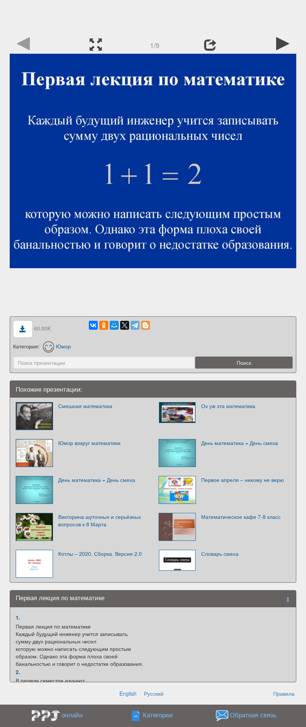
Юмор (63, 346)
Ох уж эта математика (228, 406)
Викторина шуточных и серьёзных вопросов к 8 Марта (99, 520)
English (128, 693)
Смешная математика (85, 406)
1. (18, 617)
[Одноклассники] (103, 325)
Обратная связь (253, 715)
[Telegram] (135, 325)
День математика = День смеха (239, 442)
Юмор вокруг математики (89, 442)
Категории (158, 715)
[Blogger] (145, 325)
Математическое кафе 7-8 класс (241, 516)
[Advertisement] (153, 17)
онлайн (72, 714)
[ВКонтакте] (93, 325)
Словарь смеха (219, 553)
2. (18, 672)
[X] (124, 325)
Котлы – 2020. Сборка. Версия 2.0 (100, 553)
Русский (153, 693)
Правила (283, 693)
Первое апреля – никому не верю (242, 479)
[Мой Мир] (114, 325)
